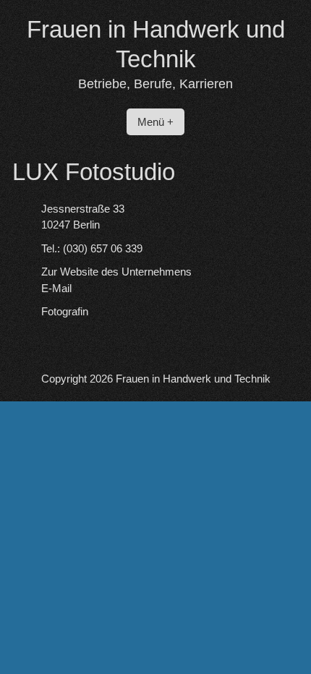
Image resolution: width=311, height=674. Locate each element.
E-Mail (56, 288)
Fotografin (64, 311)
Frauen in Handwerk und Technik (193, 378)
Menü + (155, 122)
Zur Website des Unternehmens (116, 271)
